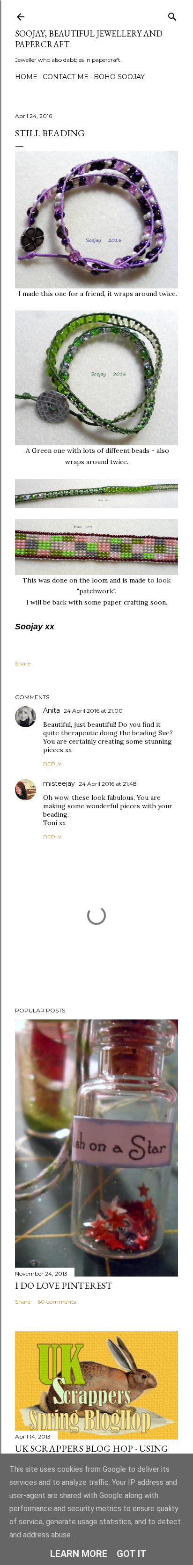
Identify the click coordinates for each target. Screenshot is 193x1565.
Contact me (66, 77)
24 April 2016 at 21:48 (108, 783)
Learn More (78, 1553)
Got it (132, 1553)
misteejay (59, 783)
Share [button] (22, 663)
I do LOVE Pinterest (63, 1285)
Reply (52, 764)
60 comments (56, 1301)
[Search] (172, 15)
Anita (51, 710)
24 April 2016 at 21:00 (93, 710)
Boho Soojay (119, 77)
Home (26, 77)
